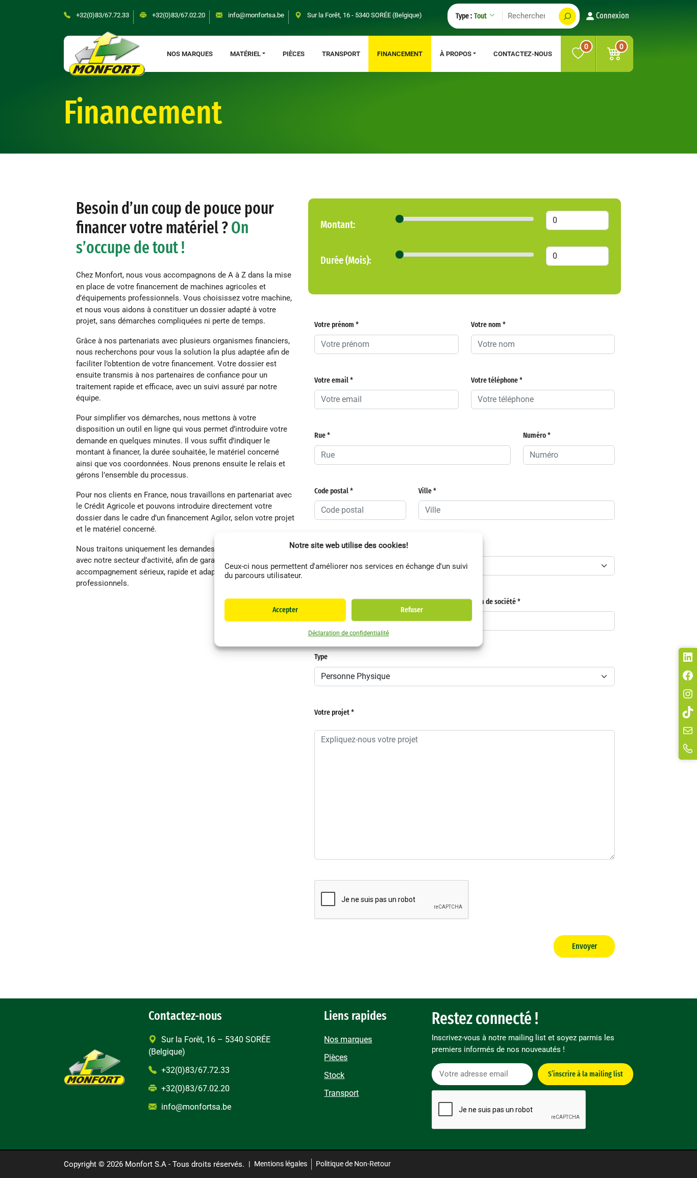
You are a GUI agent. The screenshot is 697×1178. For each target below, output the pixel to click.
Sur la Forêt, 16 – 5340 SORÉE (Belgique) (209, 1046)
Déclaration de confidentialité (348, 632)
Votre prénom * (336, 324)
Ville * (427, 490)
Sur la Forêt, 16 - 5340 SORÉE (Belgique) (364, 15)
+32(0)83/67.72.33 (101, 15)
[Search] (567, 16)
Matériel (245, 54)
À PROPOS (455, 54)
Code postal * (333, 490)
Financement (399, 54)
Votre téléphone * (496, 380)
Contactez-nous (522, 54)
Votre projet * (334, 712)
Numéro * (537, 435)
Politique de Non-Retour (353, 1164)
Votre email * (333, 380)
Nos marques (190, 54)
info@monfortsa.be (255, 15)
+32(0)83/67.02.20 (178, 15)
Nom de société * (495, 601)
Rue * (322, 435)
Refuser (412, 609)
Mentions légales (280, 1164)
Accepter (285, 609)
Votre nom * (488, 324)
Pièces (294, 54)
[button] (614, 54)
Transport (341, 54)
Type (321, 656)
